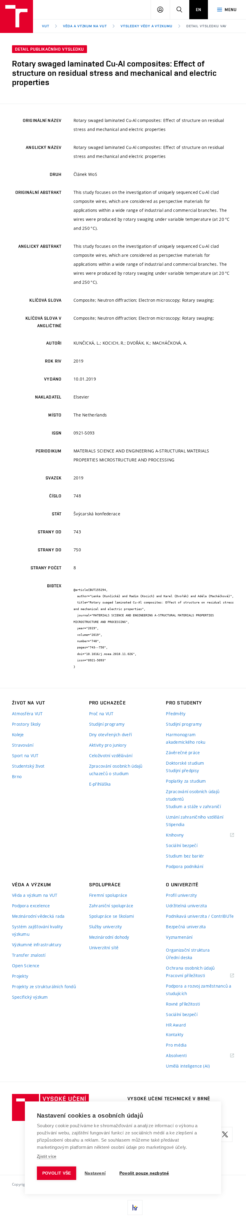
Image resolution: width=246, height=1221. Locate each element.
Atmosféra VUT (27, 713)
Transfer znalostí (29, 955)
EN (198, 9)
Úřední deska (179, 957)
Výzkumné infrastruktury (36, 944)
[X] (225, 1134)
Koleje (18, 734)
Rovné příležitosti (183, 1004)
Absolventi (184, 1055)
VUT (45, 26)
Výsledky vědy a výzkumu (146, 26)
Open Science (25, 965)
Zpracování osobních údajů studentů (192, 795)
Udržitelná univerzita (186, 905)
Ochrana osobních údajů (190, 968)
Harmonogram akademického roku (185, 738)
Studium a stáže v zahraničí (193, 806)
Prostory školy (26, 724)
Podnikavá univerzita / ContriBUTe (200, 916)
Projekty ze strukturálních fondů (44, 986)
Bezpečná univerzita (186, 926)
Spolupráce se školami (111, 916)
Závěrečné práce (183, 752)
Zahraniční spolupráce (111, 905)
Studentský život (28, 766)
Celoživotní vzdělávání (110, 755)
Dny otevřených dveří (110, 734)
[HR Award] (135, 1207)
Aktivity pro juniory (108, 745)
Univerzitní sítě (103, 947)
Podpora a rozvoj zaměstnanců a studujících (198, 989)
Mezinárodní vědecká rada (38, 916)
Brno (17, 776)
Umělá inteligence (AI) (188, 1066)
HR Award (176, 1025)
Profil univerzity (181, 895)
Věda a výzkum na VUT (85, 26)
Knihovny (182, 835)
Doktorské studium (185, 763)
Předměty (175, 713)
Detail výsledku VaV (206, 26)
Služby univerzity (105, 926)
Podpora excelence (31, 905)
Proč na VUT (101, 713)
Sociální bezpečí (181, 845)
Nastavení (95, 1173)
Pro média (176, 1045)
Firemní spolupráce (108, 895)
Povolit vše (56, 1173)
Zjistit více (46, 1156)
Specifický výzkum (30, 997)
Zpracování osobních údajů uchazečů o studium (115, 769)
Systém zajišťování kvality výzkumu (37, 930)
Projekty (20, 976)
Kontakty (174, 1034)
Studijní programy (107, 724)
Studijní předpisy (182, 770)
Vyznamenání (179, 937)
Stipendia (175, 824)
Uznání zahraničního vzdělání (194, 817)
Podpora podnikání (184, 866)
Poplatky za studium (186, 781)
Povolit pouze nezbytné (144, 1173)
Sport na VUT (25, 755)
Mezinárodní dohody (109, 937)
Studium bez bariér (185, 856)
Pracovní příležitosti (193, 975)
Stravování (22, 745)
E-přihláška (100, 784)
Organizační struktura (188, 950)
